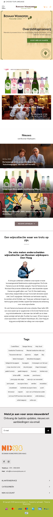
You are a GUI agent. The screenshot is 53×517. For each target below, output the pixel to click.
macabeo (26, 375)
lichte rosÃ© (16, 375)
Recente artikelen (25, 224)
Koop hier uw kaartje (39, 40)
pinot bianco (36, 375)
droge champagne (40, 367)
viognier (20, 392)
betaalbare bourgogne (33, 359)
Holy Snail (38, 346)
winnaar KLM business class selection (20, 396)
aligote (36, 355)
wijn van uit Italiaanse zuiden (35, 392)
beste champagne (18, 359)
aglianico (28, 355)
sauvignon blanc (23, 384)
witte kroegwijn (21, 400)
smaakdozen (13, 388)
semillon (33, 384)
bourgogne (25, 363)
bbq (43, 355)
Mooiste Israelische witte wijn (35, 350)
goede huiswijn (10, 371)
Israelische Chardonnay (16, 350)
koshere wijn (44, 371)
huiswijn (33, 371)
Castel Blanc (15, 346)
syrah (42, 388)
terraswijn (11, 392)
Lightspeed (39, 502)
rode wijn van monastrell (34, 379)
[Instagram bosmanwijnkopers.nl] (8, 462)
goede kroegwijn (23, 371)
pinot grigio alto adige (17, 379)
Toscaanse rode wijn (15, 355)
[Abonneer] (48, 431)
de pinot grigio (28, 367)
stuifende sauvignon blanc (28, 388)
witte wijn (33, 400)
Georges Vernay (27, 346)
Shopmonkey (26, 504)
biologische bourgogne (12, 363)
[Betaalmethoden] (6, 509)
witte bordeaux (39, 396)
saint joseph (10, 384)
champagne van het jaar (39, 363)
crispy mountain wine (13, 367)
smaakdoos (43, 384)
